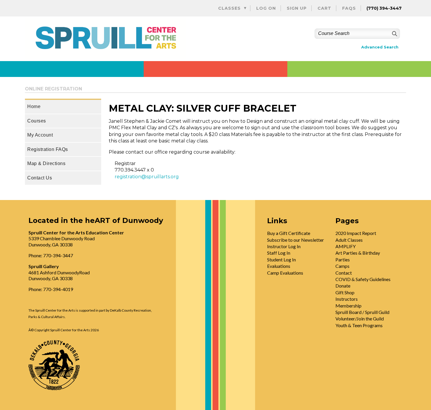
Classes (229, 8)
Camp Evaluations (285, 272)
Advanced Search (379, 47)
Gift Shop (344, 292)
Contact (343, 272)
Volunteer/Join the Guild (359, 318)
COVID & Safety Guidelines (363, 279)
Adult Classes (349, 240)
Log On (266, 8)
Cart (324, 8)
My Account (40, 134)
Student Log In (281, 259)
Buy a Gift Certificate (288, 233)
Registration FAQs (47, 149)
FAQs (349, 8)
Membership (348, 305)
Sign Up (297, 8)
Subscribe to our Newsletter (295, 240)
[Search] (394, 33)
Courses (36, 120)
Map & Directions (46, 163)
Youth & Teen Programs (359, 325)
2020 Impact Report (355, 233)
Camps (342, 266)
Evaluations (278, 266)
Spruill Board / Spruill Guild (362, 312)
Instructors (346, 299)
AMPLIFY (345, 246)
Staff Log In (278, 253)
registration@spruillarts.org (147, 176)
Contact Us (39, 177)
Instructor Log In (284, 246)
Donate (342, 285)
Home (33, 106)
